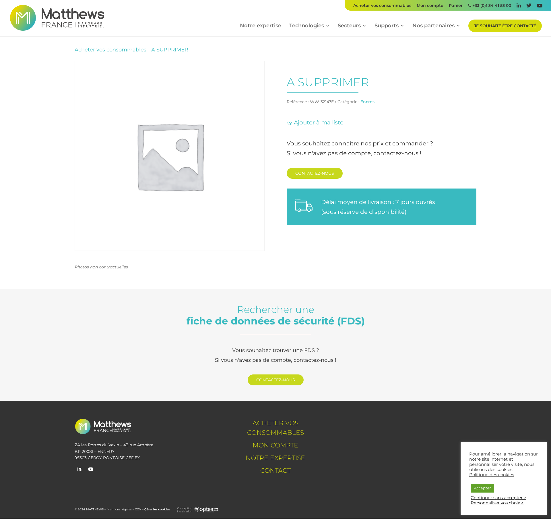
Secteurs (349, 26)
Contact (275, 470)
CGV (138, 509)
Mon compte (430, 5)
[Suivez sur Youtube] (90, 469)
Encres (367, 101)
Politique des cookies (491, 474)
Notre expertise (260, 26)
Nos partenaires (433, 26)
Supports (387, 26)
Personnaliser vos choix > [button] (497, 502)
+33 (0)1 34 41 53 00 (491, 5)
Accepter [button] (482, 488)
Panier (456, 5)
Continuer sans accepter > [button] (498, 497)
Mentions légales (119, 509)
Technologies (306, 26)
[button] (315, 122)
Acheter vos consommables (382, 5)
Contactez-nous (314, 173)
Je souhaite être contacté (505, 25)
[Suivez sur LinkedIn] (79, 469)
